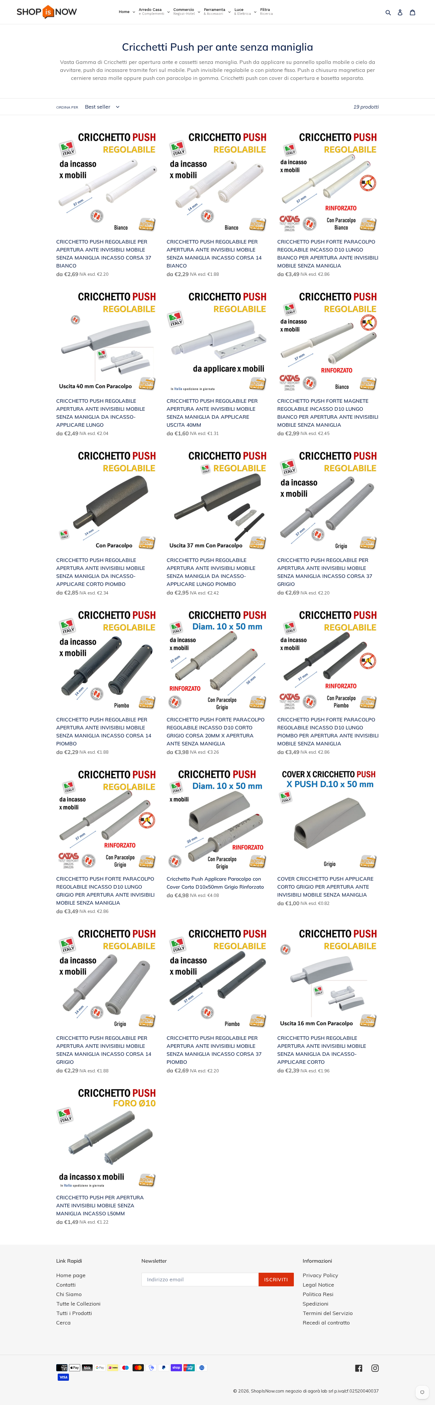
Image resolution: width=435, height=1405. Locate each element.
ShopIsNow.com (267, 1391)
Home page (71, 1275)
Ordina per (67, 107)
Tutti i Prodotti (74, 1313)
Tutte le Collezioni (78, 1303)
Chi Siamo (69, 1294)
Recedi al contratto (326, 1322)
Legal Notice (318, 1284)
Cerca (63, 1322)
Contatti (66, 1284)
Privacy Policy (320, 1275)
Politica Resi (318, 1294)
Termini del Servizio (328, 1313)
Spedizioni (315, 1303)
